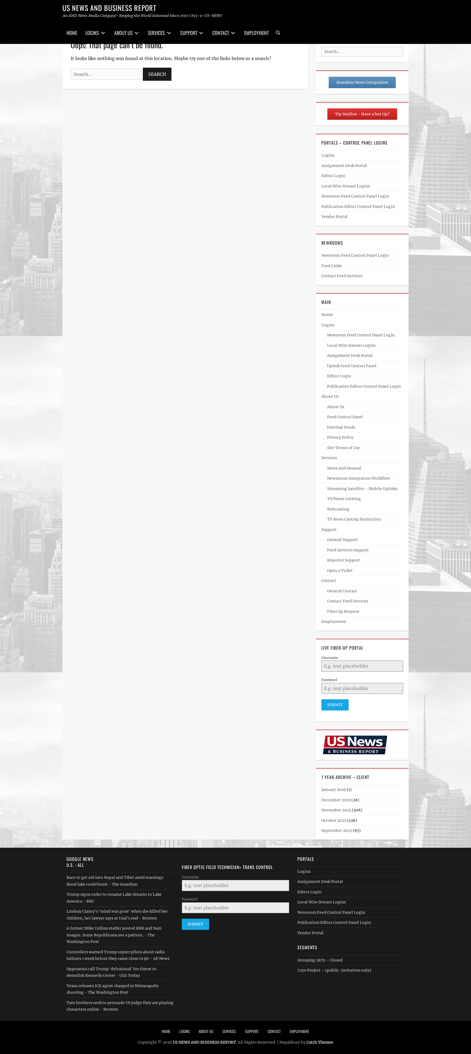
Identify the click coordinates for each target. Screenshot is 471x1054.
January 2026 (333, 789)
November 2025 (336, 810)
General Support (342, 539)
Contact (220, 32)
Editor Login (333, 175)
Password (329, 680)
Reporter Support (343, 560)
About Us (123, 32)
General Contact (342, 591)
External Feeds (341, 427)
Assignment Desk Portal (344, 165)
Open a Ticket (340, 570)
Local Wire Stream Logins (345, 186)
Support (188, 32)
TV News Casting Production (354, 519)
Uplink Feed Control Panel (351, 365)
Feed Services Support (348, 550)
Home (72, 32)
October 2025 (333, 820)
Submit (335, 704)
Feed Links (331, 265)
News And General (344, 468)
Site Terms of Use (343, 447)
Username (329, 658)
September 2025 (336, 830)
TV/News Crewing (344, 498)
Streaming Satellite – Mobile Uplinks (362, 488)
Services (156, 32)
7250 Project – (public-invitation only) (334, 970)
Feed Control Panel (345, 416)
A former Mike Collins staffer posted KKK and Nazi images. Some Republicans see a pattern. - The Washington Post (114, 935)
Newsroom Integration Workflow (358, 478)
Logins (92, 32)
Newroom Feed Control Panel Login (355, 196)
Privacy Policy (340, 437)
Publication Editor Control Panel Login (358, 206)
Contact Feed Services (342, 275)
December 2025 (336, 800)
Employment (256, 32)
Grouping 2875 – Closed (320, 960)
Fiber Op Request (343, 611)
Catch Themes (319, 1042)
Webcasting (338, 509)
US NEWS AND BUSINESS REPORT (109, 7)
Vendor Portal (334, 216)
